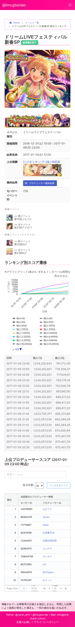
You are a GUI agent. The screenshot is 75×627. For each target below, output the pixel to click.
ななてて (47, 509)
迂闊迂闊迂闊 (50, 540)
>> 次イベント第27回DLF (22, 251)
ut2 (44, 564)
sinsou (46, 516)
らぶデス (47, 548)
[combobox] (23, 588)
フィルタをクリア (58, 485)
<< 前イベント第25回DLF (22, 243)
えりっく (47, 580)
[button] (70, 5)
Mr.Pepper (48, 572)
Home (16, 22)
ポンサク (47, 556)
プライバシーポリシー (46, 622)
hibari (46, 524)
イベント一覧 (32, 22)
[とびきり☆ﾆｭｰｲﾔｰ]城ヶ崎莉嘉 (41, 161)
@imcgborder (14, 5)
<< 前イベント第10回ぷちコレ (23, 218)
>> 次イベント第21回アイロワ (23, 226)
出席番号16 (48, 532)
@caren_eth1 (22, 614)
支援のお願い (23, 622)
